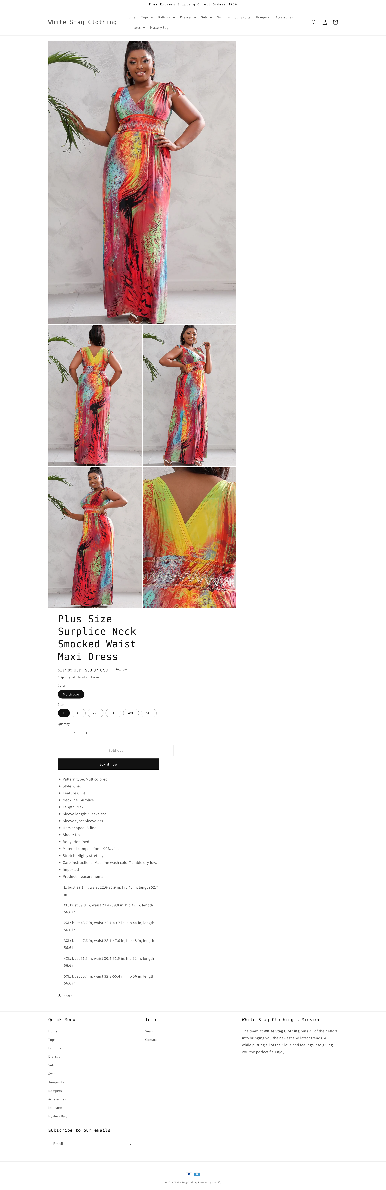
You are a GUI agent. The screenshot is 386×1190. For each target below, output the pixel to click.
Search (150, 1031)
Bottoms (54, 1048)
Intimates (55, 1107)
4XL (131, 713)
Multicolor (71, 694)
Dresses (54, 1056)
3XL (113, 713)
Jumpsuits (56, 1082)
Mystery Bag (57, 1116)
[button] (146, 17)
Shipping (64, 677)
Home (52, 1031)
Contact (151, 1039)
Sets (51, 1065)
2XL (95, 713)
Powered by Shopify (209, 1182)
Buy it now (109, 764)
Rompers (55, 1090)
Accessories (57, 1099)
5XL (149, 713)
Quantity (64, 724)
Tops (51, 1039)
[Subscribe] (129, 1143)
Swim (52, 1073)
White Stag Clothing (185, 1182)
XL (79, 713)
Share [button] (67, 995)
